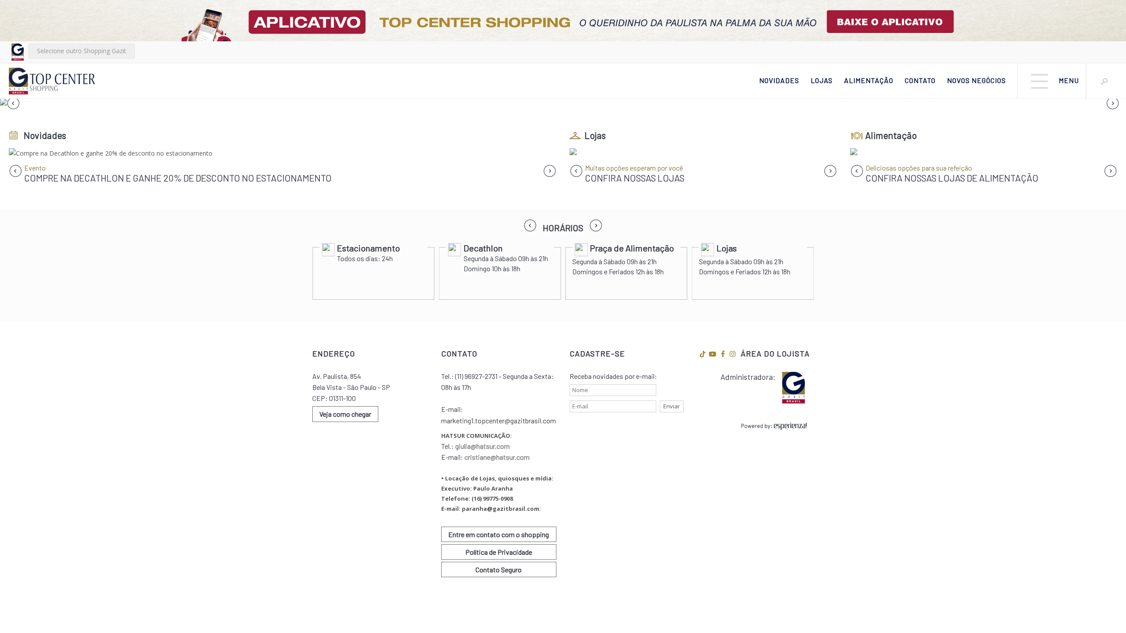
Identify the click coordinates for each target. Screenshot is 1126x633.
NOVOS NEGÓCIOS (976, 80)
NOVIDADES (779, 80)
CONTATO (920, 80)
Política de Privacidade (498, 552)
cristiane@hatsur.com (497, 457)
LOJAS (822, 80)
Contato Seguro (498, 569)
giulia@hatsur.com (482, 446)
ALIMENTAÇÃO (868, 80)
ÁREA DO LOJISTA (775, 353)
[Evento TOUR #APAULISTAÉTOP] (282, 153)
